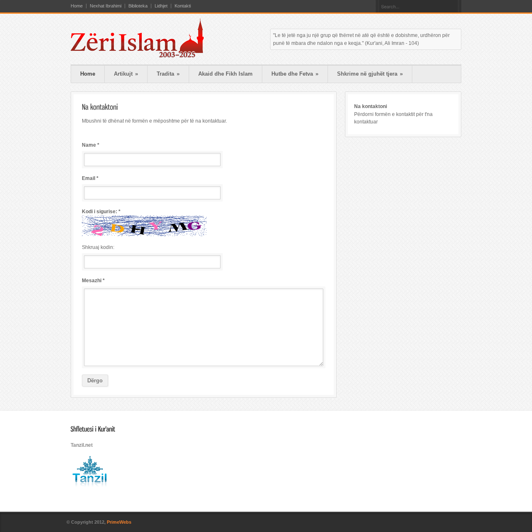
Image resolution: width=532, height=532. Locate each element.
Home (77, 6)
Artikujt (126, 74)
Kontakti (183, 6)
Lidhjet (161, 6)
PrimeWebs (119, 522)
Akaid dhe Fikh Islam (225, 74)
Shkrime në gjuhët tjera (370, 74)
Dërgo (95, 380)
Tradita (168, 74)
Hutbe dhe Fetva (294, 74)
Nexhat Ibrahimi (105, 6)
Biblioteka (138, 6)
